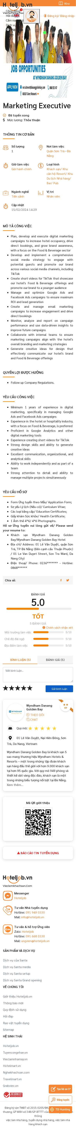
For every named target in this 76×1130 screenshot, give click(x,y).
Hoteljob (20, 898)
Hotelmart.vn (12, 1066)
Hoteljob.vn (11, 1046)
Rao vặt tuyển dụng (16, 1023)
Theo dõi (36, 715)
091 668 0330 (35, 936)
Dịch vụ (11, 25)
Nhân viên (53, 196)
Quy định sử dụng (14, 1010)
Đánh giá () (55, 660)
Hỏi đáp (11, 15)
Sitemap (8, 1029)
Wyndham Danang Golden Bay (39, 707)
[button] (38, 94)
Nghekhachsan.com (16, 1072)
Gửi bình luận (59, 688)
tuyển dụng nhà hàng (41, 1120)
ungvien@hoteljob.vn (35, 941)
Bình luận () (20, 660)
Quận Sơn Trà (56, 151)
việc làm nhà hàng (16, 1120)
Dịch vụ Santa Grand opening (22, 980)
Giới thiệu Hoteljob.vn (17, 996)
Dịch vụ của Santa (15, 960)
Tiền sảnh (17, 196)
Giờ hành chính (21, 169)
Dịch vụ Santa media (17, 967)
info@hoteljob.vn (32, 917)
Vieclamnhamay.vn (15, 1059)
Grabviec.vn (10, 1086)
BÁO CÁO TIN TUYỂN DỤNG (39, 853)
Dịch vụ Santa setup (16, 973)
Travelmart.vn (12, 1079)
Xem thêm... (15, 785)
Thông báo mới (13, 1003)
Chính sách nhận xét (59, 627)
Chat (33, 719)
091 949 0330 (35, 912)
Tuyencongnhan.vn (15, 1052)
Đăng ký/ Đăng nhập (60, 16)
